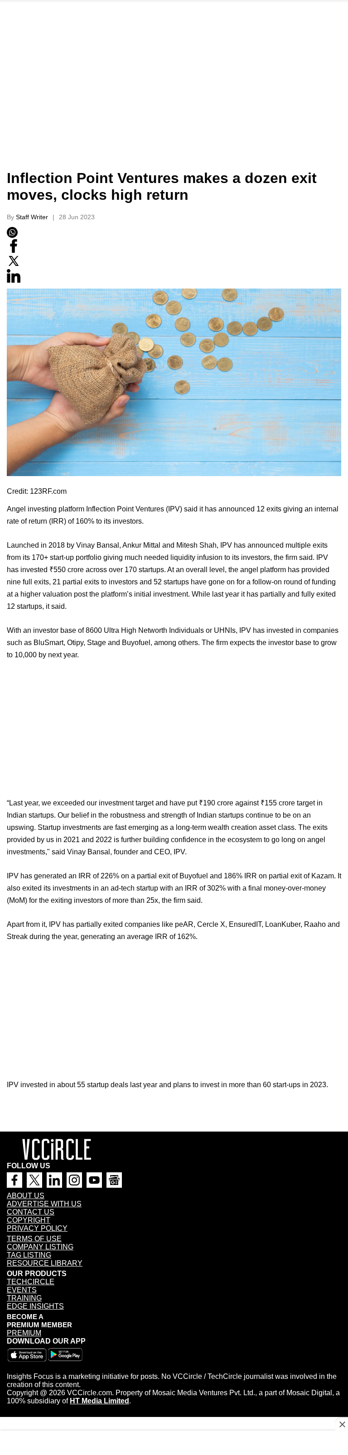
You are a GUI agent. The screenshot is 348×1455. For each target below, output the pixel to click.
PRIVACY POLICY (37, 1228)
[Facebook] (13, 250)
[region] (174, 102)
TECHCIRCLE (30, 1282)
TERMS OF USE (34, 1239)
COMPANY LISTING (40, 1247)
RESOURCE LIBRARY (44, 1263)
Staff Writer (32, 217)
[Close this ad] (341, 1424)
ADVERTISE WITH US (44, 1204)
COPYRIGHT (28, 1220)
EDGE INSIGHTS (35, 1306)
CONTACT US (30, 1212)
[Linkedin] (13, 280)
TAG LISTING (29, 1255)
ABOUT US (25, 1196)
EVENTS (22, 1290)
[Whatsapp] (12, 235)
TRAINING (24, 1298)
